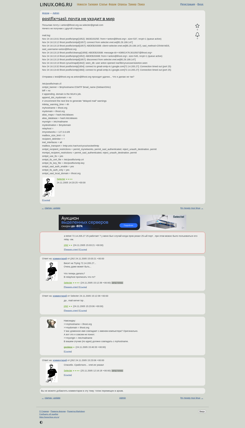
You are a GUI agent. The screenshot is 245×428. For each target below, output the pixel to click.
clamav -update (52, 208)
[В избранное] (197, 25)
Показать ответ (71, 249)
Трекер (132, 4)
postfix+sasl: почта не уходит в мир (78, 18)
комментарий (60, 258)
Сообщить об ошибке (48, 414)
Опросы (122, 4)
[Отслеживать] (197, 34)
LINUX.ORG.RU (56, 4)
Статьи (103, 4)
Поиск (141, 4)
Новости (82, 4)
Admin (56, 13)
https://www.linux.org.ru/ (49, 417)
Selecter (61, 179)
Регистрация (187, 4)
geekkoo (68, 347)
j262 (66, 245)
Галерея (93, 4)
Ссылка (46, 200)
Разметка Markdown (76, 411)
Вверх (202, 411)
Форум (112, 4)
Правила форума (58, 411)
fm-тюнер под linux (190, 208)
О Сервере (44, 411)
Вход (200, 4)
